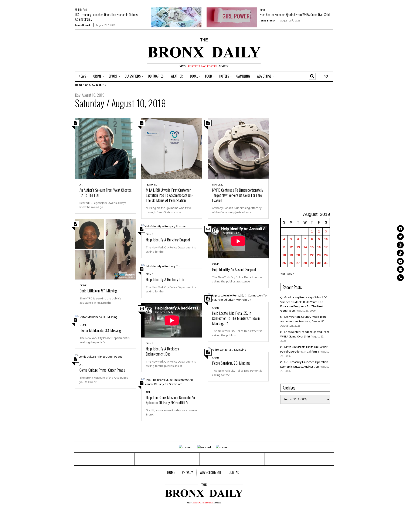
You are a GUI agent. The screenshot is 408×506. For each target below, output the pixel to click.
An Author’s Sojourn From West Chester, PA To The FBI (105, 192)
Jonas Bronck (83, 25)
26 (291, 263)
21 (305, 255)
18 (284, 255)
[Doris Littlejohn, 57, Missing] (105, 249)
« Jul (282, 273)
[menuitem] (82, 76)
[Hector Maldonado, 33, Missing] (96, 317)
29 (312, 263)
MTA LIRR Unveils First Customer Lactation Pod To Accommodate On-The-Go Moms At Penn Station (169, 195)
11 (284, 247)
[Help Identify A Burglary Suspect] (163, 226)
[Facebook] (400, 228)
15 (312, 247)
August (96, 84)
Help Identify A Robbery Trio (165, 279)
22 (312, 255)
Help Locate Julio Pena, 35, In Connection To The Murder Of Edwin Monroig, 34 (236, 318)
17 (326, 247)
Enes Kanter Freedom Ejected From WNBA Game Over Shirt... (296, 14)
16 (319, 247)
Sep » (291, 273)
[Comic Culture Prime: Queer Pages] (98, 356)
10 (326, 239)
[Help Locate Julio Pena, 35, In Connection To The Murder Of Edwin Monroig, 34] (238, 297)
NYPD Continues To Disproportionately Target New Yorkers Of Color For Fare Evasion (237, 195)
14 (305, 247)
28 (305, 263)
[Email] (400, 269)
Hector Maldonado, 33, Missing (100, 330)
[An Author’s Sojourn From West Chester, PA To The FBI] (105, 148)
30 (319, 263)
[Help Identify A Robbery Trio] (161, 266)
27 (298, 263)
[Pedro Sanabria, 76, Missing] (227, 349)
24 (326, 255)
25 (284, 263)
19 (291, 255)
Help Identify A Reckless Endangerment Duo (162, 351)
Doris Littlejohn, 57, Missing (98, 290)
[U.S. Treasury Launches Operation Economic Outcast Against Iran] (176, 17)
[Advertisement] (100, 51)
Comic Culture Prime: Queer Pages (102, 370)
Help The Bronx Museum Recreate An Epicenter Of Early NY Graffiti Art (170, 399)
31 (326, 263)
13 (298, 247)
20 (298, 255)
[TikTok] (400, 253)
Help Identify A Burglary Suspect (168, 239)
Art (81, 184)
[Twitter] (400, 236)
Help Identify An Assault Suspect (234, 269)
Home (78, 84)
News (262, 9)
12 (291, 247)
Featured (151, 184)
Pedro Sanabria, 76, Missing (231, 363)
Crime (82, 285)
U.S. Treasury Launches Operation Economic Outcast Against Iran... (107, 17)
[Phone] (400, 277)
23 (319, 255)
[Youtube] (400, 261)
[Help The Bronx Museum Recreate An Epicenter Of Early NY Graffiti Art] (171, 382)
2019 (87, 84)
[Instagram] (400, 244)
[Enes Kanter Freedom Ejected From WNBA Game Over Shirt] (232, 17)
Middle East (81, 9)
